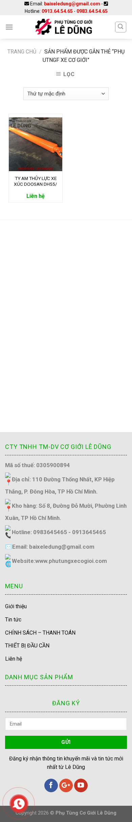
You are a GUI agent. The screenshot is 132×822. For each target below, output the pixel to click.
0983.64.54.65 (92, 11)
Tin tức (13, 619)
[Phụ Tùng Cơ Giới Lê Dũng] (63, 27)
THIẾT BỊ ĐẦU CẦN (27, 645)
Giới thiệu (16, 606)
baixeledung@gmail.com (72, 3)
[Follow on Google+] (66, 785)
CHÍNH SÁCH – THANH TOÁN (40, 633)
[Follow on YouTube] (81, 785)
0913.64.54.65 (57, 11)
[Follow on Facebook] (51, 785)
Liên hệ (13, 659)
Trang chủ (21, 51)
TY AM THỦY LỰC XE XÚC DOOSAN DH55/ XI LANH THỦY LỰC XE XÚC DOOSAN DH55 (35, 181)
